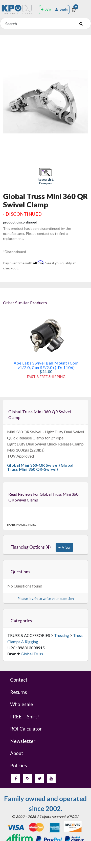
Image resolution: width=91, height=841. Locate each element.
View (66, 547)
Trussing (61, 635)
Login (63, 9)
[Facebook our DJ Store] (15, 778)
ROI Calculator (26, 729)
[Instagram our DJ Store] (27, 778)
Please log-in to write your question (45, 598)
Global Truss (32, 653)
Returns (18, 692)
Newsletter (22, 741)
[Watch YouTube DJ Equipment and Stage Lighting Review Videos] (51, 778)
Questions (20, 571)
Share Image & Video (21, 524)
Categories (21, 620)
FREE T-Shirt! (24, 716)
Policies (18, 765)
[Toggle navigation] (86, 10)
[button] (45, 176)
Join (48, 9)
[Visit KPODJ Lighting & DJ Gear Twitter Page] (39, 778)
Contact (19, 680)
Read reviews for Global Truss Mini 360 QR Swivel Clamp (43, 497)
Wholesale (21, 704)
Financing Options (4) (31, 547)
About (16, 753)
